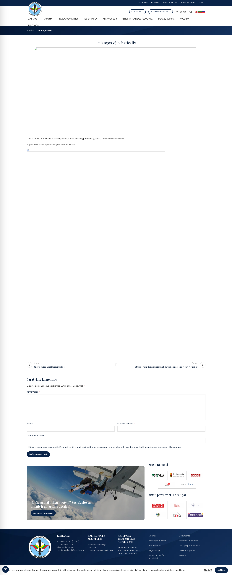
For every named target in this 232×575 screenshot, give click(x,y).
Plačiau (208, 570)
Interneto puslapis (35, 435)
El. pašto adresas (126, 423)
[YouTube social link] (184, 12)
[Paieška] (191, 12)
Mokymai (153, 535)
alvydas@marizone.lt (161, 11)
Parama (182, 555)
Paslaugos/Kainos (157, 540)
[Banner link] (86, 493)
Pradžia (30, 30)
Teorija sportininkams (189, 545)
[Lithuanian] (200, 11)
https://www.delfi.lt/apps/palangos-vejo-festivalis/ (51, 144)
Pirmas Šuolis (155, 545)
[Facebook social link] (177, 12)
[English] (196, 11)
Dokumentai (185, 535)
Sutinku (221, 570)
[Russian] (203, 11)
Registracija (154, 550)
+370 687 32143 (137, 11)
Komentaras (33, 391)
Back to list (116, 365)
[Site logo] (35, 9)
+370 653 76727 (64, 544)
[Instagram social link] (180, 12)
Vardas (31, 423)
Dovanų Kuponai (187, 550)
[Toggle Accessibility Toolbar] (5, 569)
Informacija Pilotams (188, 540)
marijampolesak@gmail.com (70, 550)
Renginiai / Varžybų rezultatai (157, 557)
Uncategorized (44, 30)
